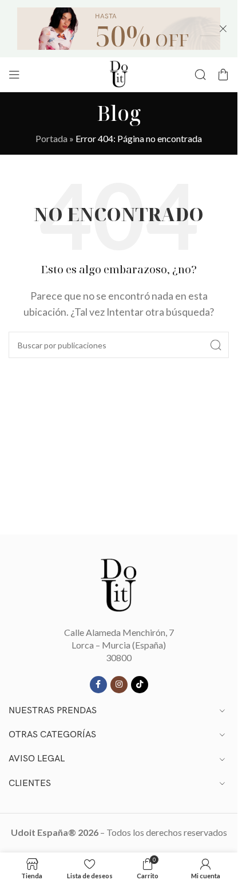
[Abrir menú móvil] (14, 74)
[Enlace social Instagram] (119, 684)
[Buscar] (200, 74)
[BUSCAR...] (216, 345)
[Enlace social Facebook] (98, 684)
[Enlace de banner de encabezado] (118, 28)
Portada (51, 138)
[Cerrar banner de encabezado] (223, 28)
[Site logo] (119, 73)
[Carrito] (223, 74)
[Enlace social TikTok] (139, 684)
